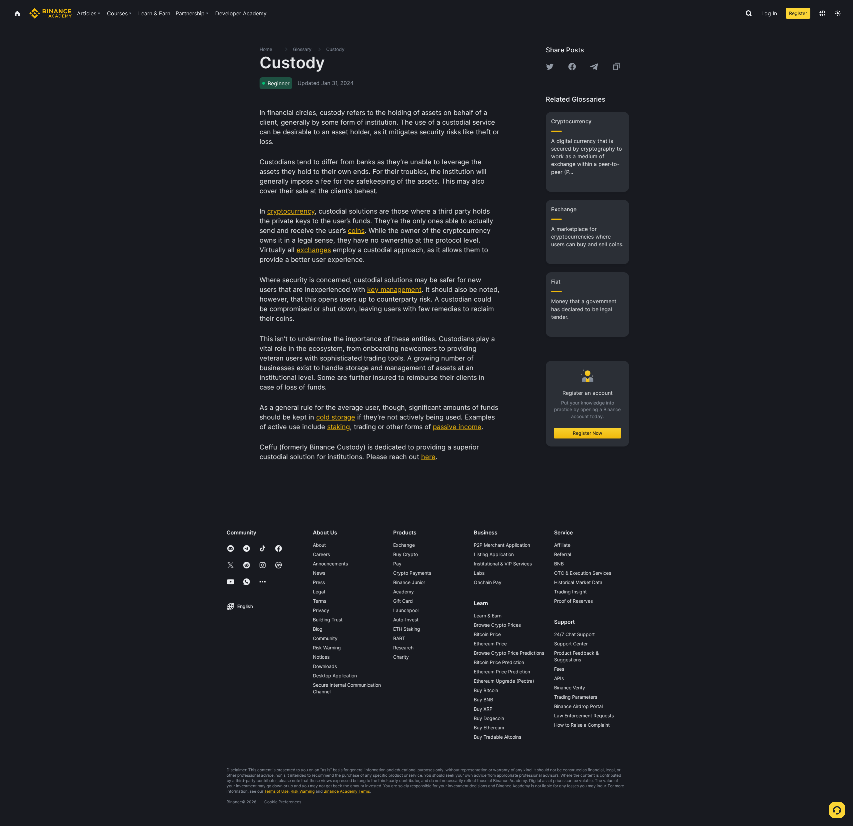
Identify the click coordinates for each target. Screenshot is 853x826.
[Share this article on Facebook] (572, 67)
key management (394, 290)
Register (798, 13)
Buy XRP (483, 709)
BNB (559, 563)
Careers (321, 554)
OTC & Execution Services (582, 573)
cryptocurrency (291, 211)
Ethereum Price (490, 643)
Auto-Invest (406, 619)
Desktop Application (335, 675)
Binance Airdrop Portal (578, 706)
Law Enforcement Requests (584, 715)
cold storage (335, 417)
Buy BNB (483, 699)
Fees (559, 669)
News (319, 573)
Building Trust (328, 619)
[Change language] (822, 13)
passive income (457, 427)
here (428, 457)
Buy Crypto (405, 554)
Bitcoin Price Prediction (499, 662)
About (319, 545)
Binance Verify (569, 687)
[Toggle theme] (837, 13)
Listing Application (494, 554)
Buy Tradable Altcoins (497, 737)
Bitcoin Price (487, 634)
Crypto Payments (412, 573)
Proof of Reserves (573, 601)
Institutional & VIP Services (503, 563)
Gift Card (403, 601)
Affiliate (562, 545)
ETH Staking (406, 629)
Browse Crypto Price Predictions (509, 653)
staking (338, 427)
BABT (399, 638)
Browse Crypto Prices (497, 625)
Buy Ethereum (489, 727)
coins (356, 231)
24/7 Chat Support (574, 634)
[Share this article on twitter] (550, 67)
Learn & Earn (487, 615)
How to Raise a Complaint (582, 725)
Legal (319, 591)
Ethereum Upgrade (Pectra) (504, 681)
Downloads (325, 666)
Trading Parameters (575, 697)
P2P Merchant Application (502, 545)
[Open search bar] (747, 13)
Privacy (321, 610)
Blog (318, 629)
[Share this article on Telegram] (594, 67)
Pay (397, 563)
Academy (403, 591)
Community (325, 638)
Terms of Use (276, 791)
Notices (321, 657)
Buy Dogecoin (489, 718)
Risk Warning (327, 647)
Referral (562, 554)
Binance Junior (409, 582)
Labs (479, 573)
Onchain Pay (487, 582)
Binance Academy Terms (347, 791)
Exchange (404, 545)
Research (403, 647)
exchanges (314, 250)
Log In (769, 13)
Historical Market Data (578, 582)
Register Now (587, 433)
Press (319, 582)
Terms (319, 601)
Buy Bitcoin (486, 690)
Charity (401, 657)
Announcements (330, 563)
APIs (559, 678)
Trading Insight (570, 591)
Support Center (571, 643)
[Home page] (50, 13)
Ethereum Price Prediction (502, 671)
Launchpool (406, 610)
